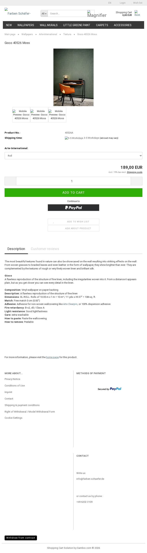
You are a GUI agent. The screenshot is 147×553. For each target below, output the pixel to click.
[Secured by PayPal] (109, 388)
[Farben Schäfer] (20, 13)
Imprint (8, 392)
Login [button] (122, 3)
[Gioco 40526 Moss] (73, 77)
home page (52, 357)
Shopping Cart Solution (60, 547)
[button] (108, 3)
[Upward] (136, 547)
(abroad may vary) (109, 138)
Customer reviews (45, 249)
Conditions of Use (15, 385)
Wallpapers (25, 25)
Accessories (122, 25)
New (9, 25)
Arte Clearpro (70, 304)
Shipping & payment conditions (22, 405)
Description (16, 249)
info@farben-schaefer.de (90, 478)
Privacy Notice (12, 379)
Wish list (137, 3)
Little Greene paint (76, 25)
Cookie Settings (13, 417)
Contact (9, 398)
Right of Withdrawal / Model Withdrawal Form (30, 411)
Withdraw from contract (20, 537)
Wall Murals (49, 25)
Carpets (102, 25)
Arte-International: (16, 148)
